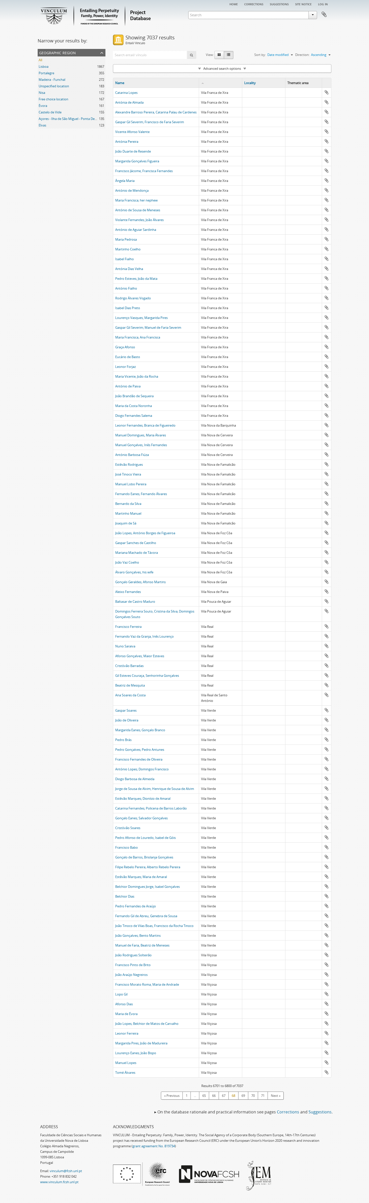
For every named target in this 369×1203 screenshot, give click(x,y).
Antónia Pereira (126, 141)
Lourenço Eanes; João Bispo (135, 1053)
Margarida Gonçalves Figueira (137, 161)
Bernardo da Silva (128, 503)
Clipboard (324, 14)
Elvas (42, 125)
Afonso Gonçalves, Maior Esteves (139, 656)
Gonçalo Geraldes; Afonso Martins (140, 582)
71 (263, 1095)
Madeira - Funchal (52, 79)
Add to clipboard (326, 92)
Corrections (253, 4)
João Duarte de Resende (133, 151)
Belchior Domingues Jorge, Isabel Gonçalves (147, 886)
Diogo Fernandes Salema (133, 415)
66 (214, 1095)
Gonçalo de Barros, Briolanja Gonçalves (144, 857)
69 (243, 1095)
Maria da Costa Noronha (133, 406)
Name (119, 83)
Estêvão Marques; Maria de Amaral (141, 877)
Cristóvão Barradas (129, 665)
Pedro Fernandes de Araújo (135, 906)
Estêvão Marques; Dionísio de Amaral (142, 798)
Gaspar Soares (126, 710)
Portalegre (46, 73)
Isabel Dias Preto (127, 308)
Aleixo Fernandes (128, 591)
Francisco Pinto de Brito (133, 965)
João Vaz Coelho (127, 562)
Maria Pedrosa (126, 239)
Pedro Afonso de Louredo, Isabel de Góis (145, 837)
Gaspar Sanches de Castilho (135, 543)
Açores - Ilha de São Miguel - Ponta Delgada (71, 118)
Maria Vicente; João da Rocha (136, 376)
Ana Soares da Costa (130, 695)
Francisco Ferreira (128, 626)
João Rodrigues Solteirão (133, 955)
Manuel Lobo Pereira (130, 484)
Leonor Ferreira (126, 1033)
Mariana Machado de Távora (136, 552)
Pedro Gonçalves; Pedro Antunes (139, 749)
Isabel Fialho (124, 259)
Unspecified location (54, 86)
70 (253, 1095)
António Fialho (126, 288)
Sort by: (260, 54)
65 (204, 1095)
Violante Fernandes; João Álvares (139, 220)
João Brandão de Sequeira (134, 396)
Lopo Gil (121, 994)
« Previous (171, 1095)
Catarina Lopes (126, 92)
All (40, 60)
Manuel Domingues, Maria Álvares (140, 435)
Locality (250, 83)
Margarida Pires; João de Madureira (141, 1043)
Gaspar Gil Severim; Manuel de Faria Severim (148, 327)
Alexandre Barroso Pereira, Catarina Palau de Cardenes (156, 112)
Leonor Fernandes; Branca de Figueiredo (145, 425)
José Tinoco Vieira (128, 474)
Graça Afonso (125, 347)
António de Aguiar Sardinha (135, 229)
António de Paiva (128, 386)
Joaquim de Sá (125, 523)
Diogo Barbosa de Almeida (134, 779)
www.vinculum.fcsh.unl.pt (59, 1182)
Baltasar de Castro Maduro (135, 601)
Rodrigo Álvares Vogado (133, 298)
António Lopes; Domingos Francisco (142, 769)
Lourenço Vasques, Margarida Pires (141, 317)
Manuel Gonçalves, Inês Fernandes (141, 445)
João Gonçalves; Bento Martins (138, 935)
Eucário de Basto (127, 357)
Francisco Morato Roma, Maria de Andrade (147, 984)
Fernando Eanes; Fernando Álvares (141, 494)
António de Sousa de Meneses (137, 210)
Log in (323, 4)
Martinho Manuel (128, 513)
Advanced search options (222, 68)
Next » (275, 1095)
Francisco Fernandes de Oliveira (138, 759)
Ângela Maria (125, 180)
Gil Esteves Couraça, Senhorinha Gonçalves (147, 675)
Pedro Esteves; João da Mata (136, 278)
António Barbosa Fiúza (132, 454)
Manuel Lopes (125, 1062)
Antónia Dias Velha (129, 268)
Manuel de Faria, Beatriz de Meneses (142, 945)
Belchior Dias (124, 896)
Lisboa (43, 66)
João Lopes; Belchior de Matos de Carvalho (146, 1023)
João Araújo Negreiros (131, 974)
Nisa (42, 92)
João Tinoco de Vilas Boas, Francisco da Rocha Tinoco (154, 925)
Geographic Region (57, 52)
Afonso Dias (124, 1004)
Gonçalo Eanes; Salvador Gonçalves (141, 818)
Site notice (303, 4)
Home (233, 4)
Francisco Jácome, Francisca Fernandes (144, 171)
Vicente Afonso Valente (132, 131)
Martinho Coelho (128, 249)
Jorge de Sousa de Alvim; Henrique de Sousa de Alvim (154, 788)
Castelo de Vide (50, 112)
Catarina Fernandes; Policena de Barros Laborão (151, 808)
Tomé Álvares (125, 1072)
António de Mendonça (132, 190)
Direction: (302, 54)
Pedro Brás (123, 740)
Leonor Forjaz (125, 366)
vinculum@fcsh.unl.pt (66, 1171)
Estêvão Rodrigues (129, 464)
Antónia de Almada (129, 102)
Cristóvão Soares (127, 828)
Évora (43, 105)
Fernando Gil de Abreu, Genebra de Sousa (146, 916)
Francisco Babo (126, 847)
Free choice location (53, 99)
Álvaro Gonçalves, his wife (134, 572)
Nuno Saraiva (125, 646)
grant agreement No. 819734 (154, 1146)
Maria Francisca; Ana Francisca (137, 337)
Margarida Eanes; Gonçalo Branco (140, 730)
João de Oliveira (126, 720)
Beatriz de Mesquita (130, 685)
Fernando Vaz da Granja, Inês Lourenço (144, 636)
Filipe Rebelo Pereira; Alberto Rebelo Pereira (147, 867)
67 (223, 1095)
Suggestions (279, 4)
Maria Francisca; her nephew (136, 200)
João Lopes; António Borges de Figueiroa (145, 533)
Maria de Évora (126, 1014)
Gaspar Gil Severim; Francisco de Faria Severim (149, 122)
